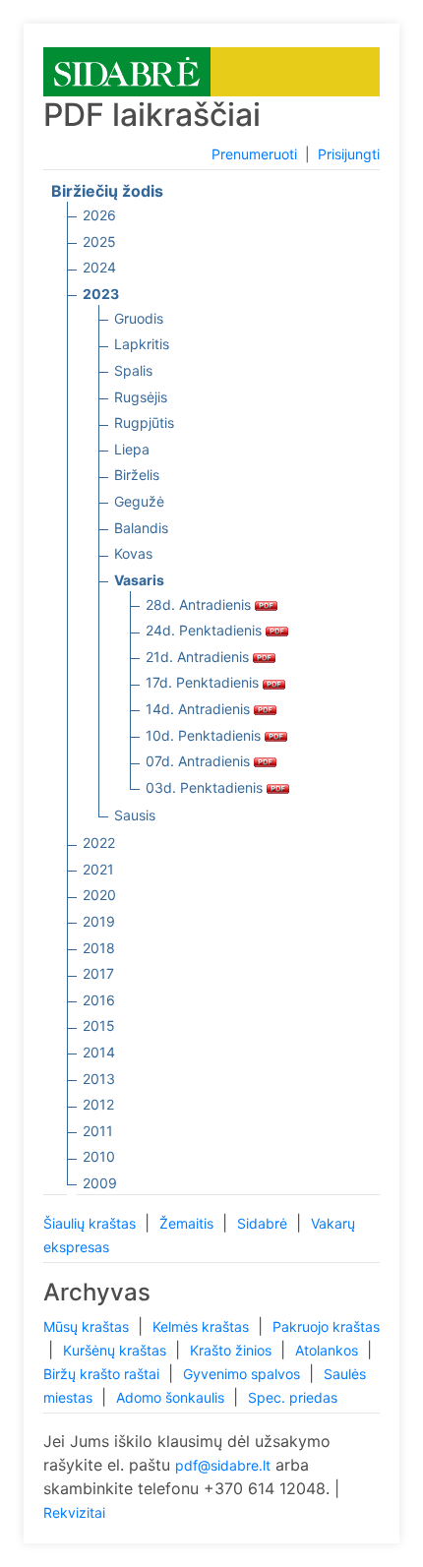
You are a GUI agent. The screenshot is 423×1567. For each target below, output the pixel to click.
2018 (99, 947)
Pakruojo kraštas (326, 1326)
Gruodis (138, 318)
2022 (99, 842)
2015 (99, 1025)
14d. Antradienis (200, 708)
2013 (99, 1078)
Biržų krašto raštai (103, 1373)
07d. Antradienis (200, 761)
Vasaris (139, 580)
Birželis (136, 474)
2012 (98, 1104)
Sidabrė (264, 1223)
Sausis (134, 815)
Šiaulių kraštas (91, 1223)
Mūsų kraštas (88, 1326)
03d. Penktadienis (206, 787)
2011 (98, 1130)
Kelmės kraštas (202, 1326)
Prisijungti (349, 154)
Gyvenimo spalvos (243, 1373)
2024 (99, 267)
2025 (99, 241)
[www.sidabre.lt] (127, 70)
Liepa (132, 449)
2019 (99, 921)
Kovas (133, 553)
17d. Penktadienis (204, 682)
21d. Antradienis (199, 656)
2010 (99, 1156)
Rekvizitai (74, 1512)
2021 (98, 869)
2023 (101, 293)
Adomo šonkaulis (172, 1397)
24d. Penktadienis (206, 630)
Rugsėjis (140, 397)
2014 (99, 1052)
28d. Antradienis (200, 604)
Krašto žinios (232, 1350)
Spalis (133, 370)
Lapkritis (141, 343)
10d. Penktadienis (205, 735)
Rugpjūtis (144, 422)
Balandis (141, 527)
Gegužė (139, 501)
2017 (98, 973)
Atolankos (328, 1350)
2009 (100, 1183)
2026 (99, 215)
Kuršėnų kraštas (116, 1350)
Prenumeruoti (254, 154)
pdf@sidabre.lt (223, 1465)
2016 (99, 1000)
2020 (99, 894)
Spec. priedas (292, 1397)
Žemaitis (188, 1223)
